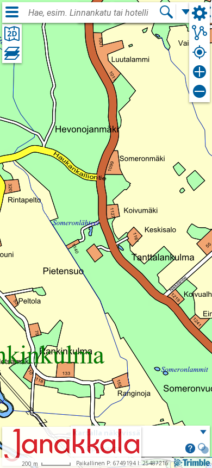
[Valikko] (12, 12)
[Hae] (166, 12)
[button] (190, 449)
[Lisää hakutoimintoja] (186, 12)
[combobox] (93, 13)
